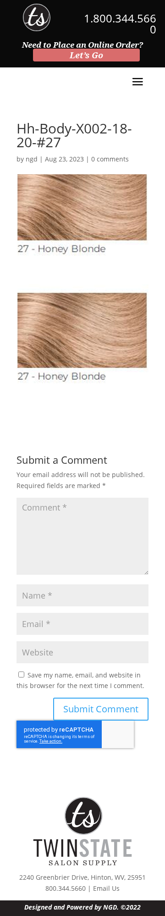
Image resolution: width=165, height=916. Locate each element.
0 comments (110, 159)
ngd (32, 159)
